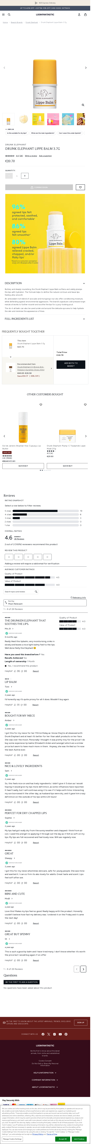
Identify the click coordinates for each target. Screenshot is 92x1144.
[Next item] (86, 436)
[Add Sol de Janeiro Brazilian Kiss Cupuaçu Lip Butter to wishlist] (41, 404)
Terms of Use (52, 1134)
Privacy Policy (37, 1134)
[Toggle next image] (86, 68)
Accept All (62, 1139)
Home (5, 22)
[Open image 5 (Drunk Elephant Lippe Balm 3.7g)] (68, 119)
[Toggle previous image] (4, 68)
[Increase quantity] (25, 176)
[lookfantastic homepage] (45, 14)
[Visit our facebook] (43, 1034)
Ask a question (45, 156)
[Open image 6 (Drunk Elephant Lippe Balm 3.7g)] (83, 119)
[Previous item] (4, 436)
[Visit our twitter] (49, 1034)
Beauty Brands (17, 22)
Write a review (31, 156)
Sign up (80, 1023)
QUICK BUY (23, 466)
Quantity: (10, 171)
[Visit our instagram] (54, 1034)
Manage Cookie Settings (12, 1139)
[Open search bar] (9, 14)
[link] (79, 14)
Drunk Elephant (32, 22)
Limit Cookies (79, 1139)
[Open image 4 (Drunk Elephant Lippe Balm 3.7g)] (53, 119)
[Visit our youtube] (60, 1034)
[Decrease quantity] (9, 176)
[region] (45, 1124)
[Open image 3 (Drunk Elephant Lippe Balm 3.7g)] (38, 119)
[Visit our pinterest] (66, 1034)
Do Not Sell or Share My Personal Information (45, 1064)
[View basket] (85, 14)
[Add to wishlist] (80, 187)
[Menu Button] (3, 14)
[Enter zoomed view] (83, 105)
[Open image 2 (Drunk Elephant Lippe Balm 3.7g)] (23, 119)
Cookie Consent (45, 1061)
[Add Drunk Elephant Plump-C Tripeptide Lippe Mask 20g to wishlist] (85, 404)
